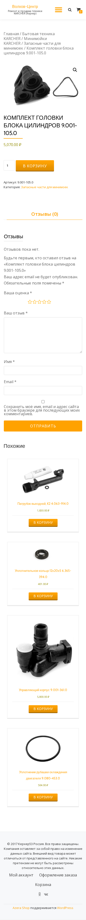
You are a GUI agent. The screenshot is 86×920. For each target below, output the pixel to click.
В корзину (35, 166)
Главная (11, 33)
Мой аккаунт (21, 875)
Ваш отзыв (16, 313)
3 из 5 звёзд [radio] (39, 302)
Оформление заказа (58, 875)
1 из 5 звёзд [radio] (30, 302)
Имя (9, 361)
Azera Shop (21, 908)
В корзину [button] (43, 522)
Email (10, 381)
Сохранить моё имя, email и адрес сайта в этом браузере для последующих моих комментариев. (42, 410)
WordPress (65, 908)
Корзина (43, 884)
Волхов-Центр (25, 6)
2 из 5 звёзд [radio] (34, 302)
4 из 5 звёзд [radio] (44, 302)
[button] (75, 70)
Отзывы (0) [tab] (44, 214)
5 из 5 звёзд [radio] (49, 302)
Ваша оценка (18, 292)
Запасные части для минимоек (32, 46)
